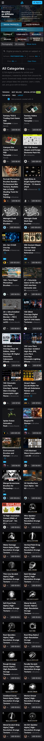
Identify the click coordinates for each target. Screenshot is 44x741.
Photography (7, 44)
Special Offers (32, 92)
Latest (20, 95)
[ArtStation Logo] (22, 2)
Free (14, 95)
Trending (6, 92)
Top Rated (6, 95)
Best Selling (17, 92)
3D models (19, 44)
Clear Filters (32, 61)
